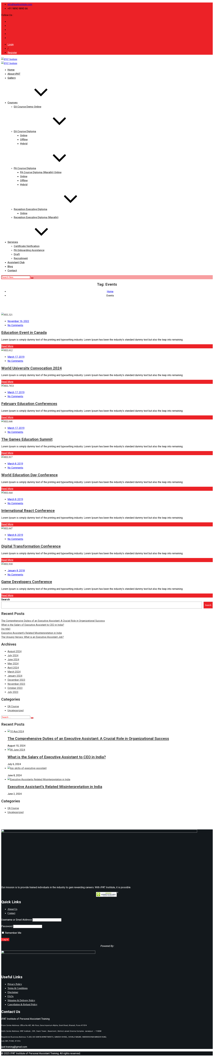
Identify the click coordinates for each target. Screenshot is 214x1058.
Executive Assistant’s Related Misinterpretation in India (31, 632)
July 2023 (13, 692)
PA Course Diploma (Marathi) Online (40, 172)
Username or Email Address (16, 919)
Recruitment (21, 258)
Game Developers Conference (26, 582)
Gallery (12, 77)
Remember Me (12, 932)
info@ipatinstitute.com (20, 4)
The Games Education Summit (26, 439)
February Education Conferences (29, 403)
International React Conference (28, 510)
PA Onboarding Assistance (29, 250)
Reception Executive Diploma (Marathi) (36, 217)
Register (12, 52)
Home (11, 69)
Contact (12, 270)
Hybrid (23, 143)
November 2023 (16, 683)
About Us (12, 909)
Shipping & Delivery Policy (21, 1000)
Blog (10, 266)
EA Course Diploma (25, 131)
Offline (24, 139)
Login (11, 44)
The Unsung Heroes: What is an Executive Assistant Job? (32, 637)
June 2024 (13, 659)
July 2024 (13, 655)
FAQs (10, 996)
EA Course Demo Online (27, 106)
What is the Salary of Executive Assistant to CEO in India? (32, 624)
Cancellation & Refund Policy (22, 1004)
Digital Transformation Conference (31, 546)
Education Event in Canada (24, 332)
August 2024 (14, 651)
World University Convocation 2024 (31, 368)
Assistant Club (16, 262)
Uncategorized (15, 710)
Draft (17, 254)
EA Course (13, 706)
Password (7, 926)
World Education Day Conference (29, 475)
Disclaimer (13, 992)
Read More (7, 346)
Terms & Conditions (18, 988)
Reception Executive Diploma (30, 209)
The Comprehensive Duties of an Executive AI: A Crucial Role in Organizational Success (53, 620)
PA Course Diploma (25, 168)
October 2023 (15, 688)
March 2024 (14, 671)
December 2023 (16, 679)
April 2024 (13, 667)
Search (5, 599)
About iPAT (14, 73)
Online (23, 135)
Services (13, 242)
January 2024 (15, 675)
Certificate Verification (26, 246)
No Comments (15, 325)
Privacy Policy (15, 984)
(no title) (5, 628)
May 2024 (13, 663)
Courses (13, 102)
